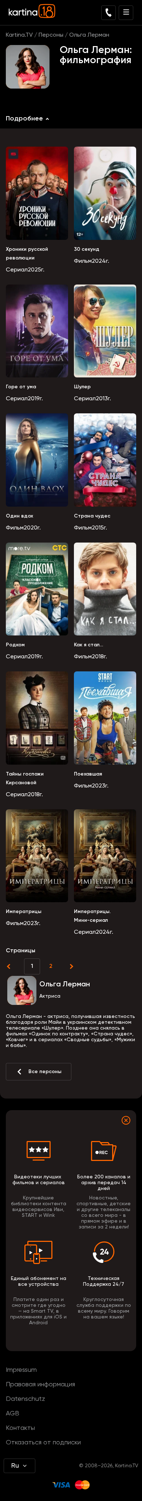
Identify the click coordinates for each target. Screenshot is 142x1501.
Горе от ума (21, 386)
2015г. (99, 528)
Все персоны (45, 1071)
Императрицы (24, 911)
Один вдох (19, 516)
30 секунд (86, 249)
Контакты (20, 1428)
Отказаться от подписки (43, 1442)
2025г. (36, 270)
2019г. (35, 399)
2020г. (32, 528)
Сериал (17, 270)
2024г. (100, 261)
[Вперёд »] (70, 966)
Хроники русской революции (27, 254)
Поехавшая (88, 774)
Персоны (51, 35)
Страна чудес (92, 516)
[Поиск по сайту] (108, 12)
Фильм (83, 261)
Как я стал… (88, 644)
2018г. (99, 657)
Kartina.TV (19, 35)
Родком (15, 644)
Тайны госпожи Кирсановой (25, 778)
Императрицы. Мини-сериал (92, 916)
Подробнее (24, 118)
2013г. (103, 399)
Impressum (21, 1370)
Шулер (82, 386)
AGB (12, 1413)
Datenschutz (25, 1399)
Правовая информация (40, 1384)
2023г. (100, 786)
